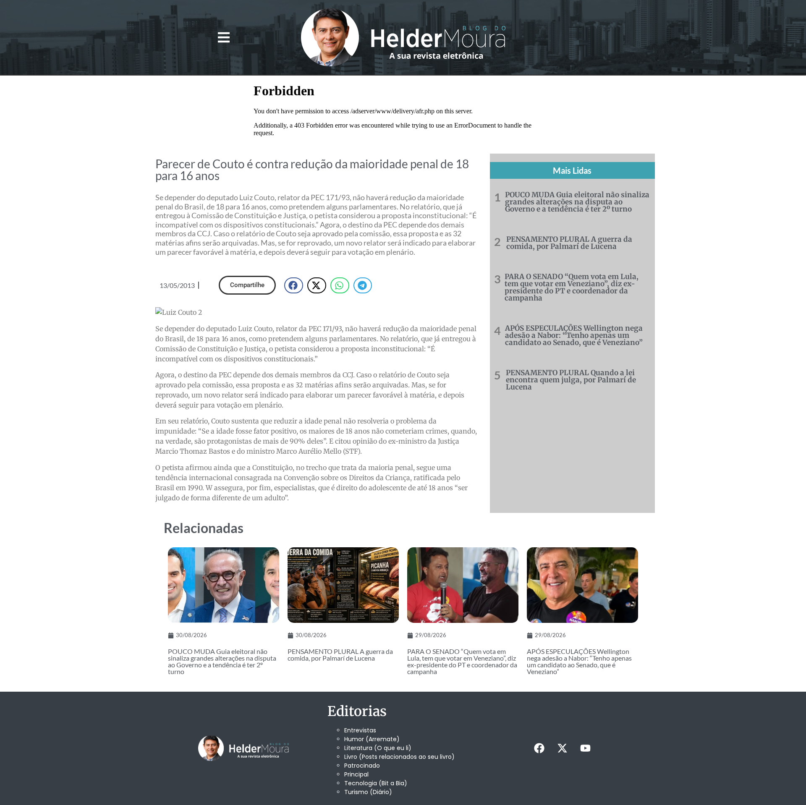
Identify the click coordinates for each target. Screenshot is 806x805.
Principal (356, 774)
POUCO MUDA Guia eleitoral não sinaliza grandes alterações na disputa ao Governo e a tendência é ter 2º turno (577, 202)
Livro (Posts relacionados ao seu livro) (399, 757)
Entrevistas (360, 730)
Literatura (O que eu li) (377, 748)
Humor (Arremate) (372, 739)
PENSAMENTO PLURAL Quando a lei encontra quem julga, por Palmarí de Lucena (571, 380)
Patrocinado (362, 765)
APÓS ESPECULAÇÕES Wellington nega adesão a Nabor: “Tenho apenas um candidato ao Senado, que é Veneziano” (574, 335)
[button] (223, 37)
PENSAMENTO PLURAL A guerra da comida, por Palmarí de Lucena (569, 243)
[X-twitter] (562, 748)
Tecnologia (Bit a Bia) (375, 783)
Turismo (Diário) (368, 792)
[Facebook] (539, 748)
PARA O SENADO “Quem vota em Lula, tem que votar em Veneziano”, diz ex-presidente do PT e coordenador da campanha (572, 287)
